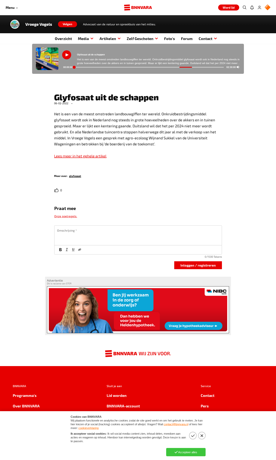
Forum (187, 38)
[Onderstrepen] (73, 250)
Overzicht (63, 38)
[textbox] (138, 235)
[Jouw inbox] (252, 7)
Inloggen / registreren (198, 265)
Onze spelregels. (65, 216)
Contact (205, 38)
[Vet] (60, 250)
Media (83, 38)
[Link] (80, 250)
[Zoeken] (244, 7)
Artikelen (108, 38)
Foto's (169, 38)
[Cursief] (67, 250)
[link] (75, 176)
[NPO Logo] (267, 8)
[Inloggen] (259, 7)
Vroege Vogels (38, 24)
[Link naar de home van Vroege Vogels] (14, 24)
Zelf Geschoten (140, 38)
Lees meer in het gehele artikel (80, 156)
